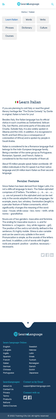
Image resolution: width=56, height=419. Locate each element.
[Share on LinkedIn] (52, 255)
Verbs (43, 19)
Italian (5, 363)
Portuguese (5, 373)
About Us (7, 386)
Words (29, 19)
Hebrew (31, 350)
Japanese (31, 373)
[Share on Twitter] (43, 255)
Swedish (31, 347)
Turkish (31, 360)
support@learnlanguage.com (36, 386)
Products (7, 399)
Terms (6, 396)
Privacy (6, 393)
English (5, 347)
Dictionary (27, 28)
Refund (6, 402)
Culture (43, 28)
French (5, 360)
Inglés (5, 353)
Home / (24, 12)
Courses (9, 36)
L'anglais (5, 350)
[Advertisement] (28, 69)
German (5, 366)
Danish (31, 366)
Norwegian (31, 363)
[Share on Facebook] (47, 255)
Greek (31, 356)
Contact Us (8, 389)
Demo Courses (10, 406)
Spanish (5, 356)
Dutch (31, 370)
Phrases (9, 28)
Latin (31, 353)
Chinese (5, 370)
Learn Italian (11, 19)
